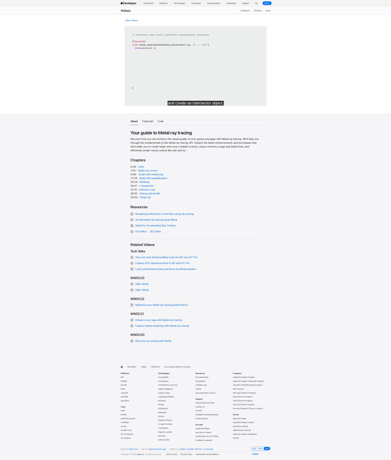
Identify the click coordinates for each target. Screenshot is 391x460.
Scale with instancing (151, 174)
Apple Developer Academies (245, 434)
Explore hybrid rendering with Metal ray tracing (162, 325)
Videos (126, 11)
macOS (124, 385)
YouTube (209, 449)
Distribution (163, 408)
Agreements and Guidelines (207, 454)
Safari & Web (163, 440)
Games (161, 416)
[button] (256, 3)
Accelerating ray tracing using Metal (156, 219)
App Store (125, 401)
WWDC (236, 438)
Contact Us (200, 407)
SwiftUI (124, 415)
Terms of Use (171, 454)
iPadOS (124, 381)
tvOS (123, 389)
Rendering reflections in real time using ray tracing (164, 213)
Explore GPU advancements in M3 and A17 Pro (162, 263)
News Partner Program (242, 397)
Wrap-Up (145, 197)
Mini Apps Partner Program (244, 393)
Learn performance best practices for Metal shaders (165, 269)
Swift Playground (128, 419)
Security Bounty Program (243, 405)
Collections (245, 11)
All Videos (258, 11)
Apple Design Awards (242, 430)
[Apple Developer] (128, 3)
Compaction (147, 185)
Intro (141, 166)
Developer (131, 367)
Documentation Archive (205, 393)
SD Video (155, 231)
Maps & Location (165, 432)
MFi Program (238, 389)
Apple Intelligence (165, 389)
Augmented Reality (166, 397)
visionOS (124, 393)
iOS (122, 377)
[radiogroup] (260, 448)
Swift (123, 411)
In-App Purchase (165, 424)
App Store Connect (204, 432)
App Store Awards (240, 426)
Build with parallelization (153, 178)
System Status (202, 419)
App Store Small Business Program (247, 385)
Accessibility (163, 377)
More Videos (132, 20)
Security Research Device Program (248, 408)
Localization (163, 428)
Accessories (163, 381)
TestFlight (125, 422)
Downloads (200, 381)
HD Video (140, 231)
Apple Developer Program (244, 377)
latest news (133, 449)
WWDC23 (155, 367)
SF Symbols (126, 438)
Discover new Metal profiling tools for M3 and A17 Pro (166, 257)
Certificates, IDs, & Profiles (207, 436)
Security (161, 436)
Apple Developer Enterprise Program (248, 381)
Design (161, 405)
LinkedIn (190, 449)
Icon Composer (127, 434)
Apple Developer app (157, 449)
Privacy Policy (186, 454)
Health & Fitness (165, 420)
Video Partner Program (242, 401)
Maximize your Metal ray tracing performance (161, 304)
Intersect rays (147, 189)
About (267, 11)
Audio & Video (164, 393)
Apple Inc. (141, 454)
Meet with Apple (239, 419)
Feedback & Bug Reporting (207, 415)
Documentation (202, 377)
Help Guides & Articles (205, 403)
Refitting (145, 182)
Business (162, 401)
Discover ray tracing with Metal (153, 340)
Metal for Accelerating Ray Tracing (155, 225)
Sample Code (201, 385)
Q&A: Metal (141, 283)
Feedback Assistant (204, 440)
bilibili (183, 449)
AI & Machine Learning (167, 385)
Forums (199, 411)
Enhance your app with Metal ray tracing (158, 320)
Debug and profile (150, 193)
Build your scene (148, 170)
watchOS (124, 397)
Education (162, 412)
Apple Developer (203, 428)
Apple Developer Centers (243, 422)
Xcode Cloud (126, 430)
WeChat (198, 449)
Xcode (123, 426)
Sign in (267, 3)
